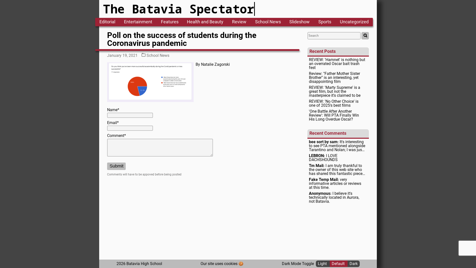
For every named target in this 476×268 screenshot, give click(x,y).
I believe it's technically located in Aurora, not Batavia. (334, 197)
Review (239, 22)
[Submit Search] (365, 35)
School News (268, 22)
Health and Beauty (205, 22)
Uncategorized (354, 22)
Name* (113, 110)
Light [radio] (323, 263)
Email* (113, 123)
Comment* (116, 136)
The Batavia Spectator (178, 9)
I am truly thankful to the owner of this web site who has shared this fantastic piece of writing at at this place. (335, 170)
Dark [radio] (354, 263)
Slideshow (299, 22)
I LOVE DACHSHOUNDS (323, 158)
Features (169, 22)
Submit (116, 166)
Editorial (107, 22)
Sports (324, 22)
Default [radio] (339, 263)
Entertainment (138, 22)
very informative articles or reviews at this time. (335, 184)
